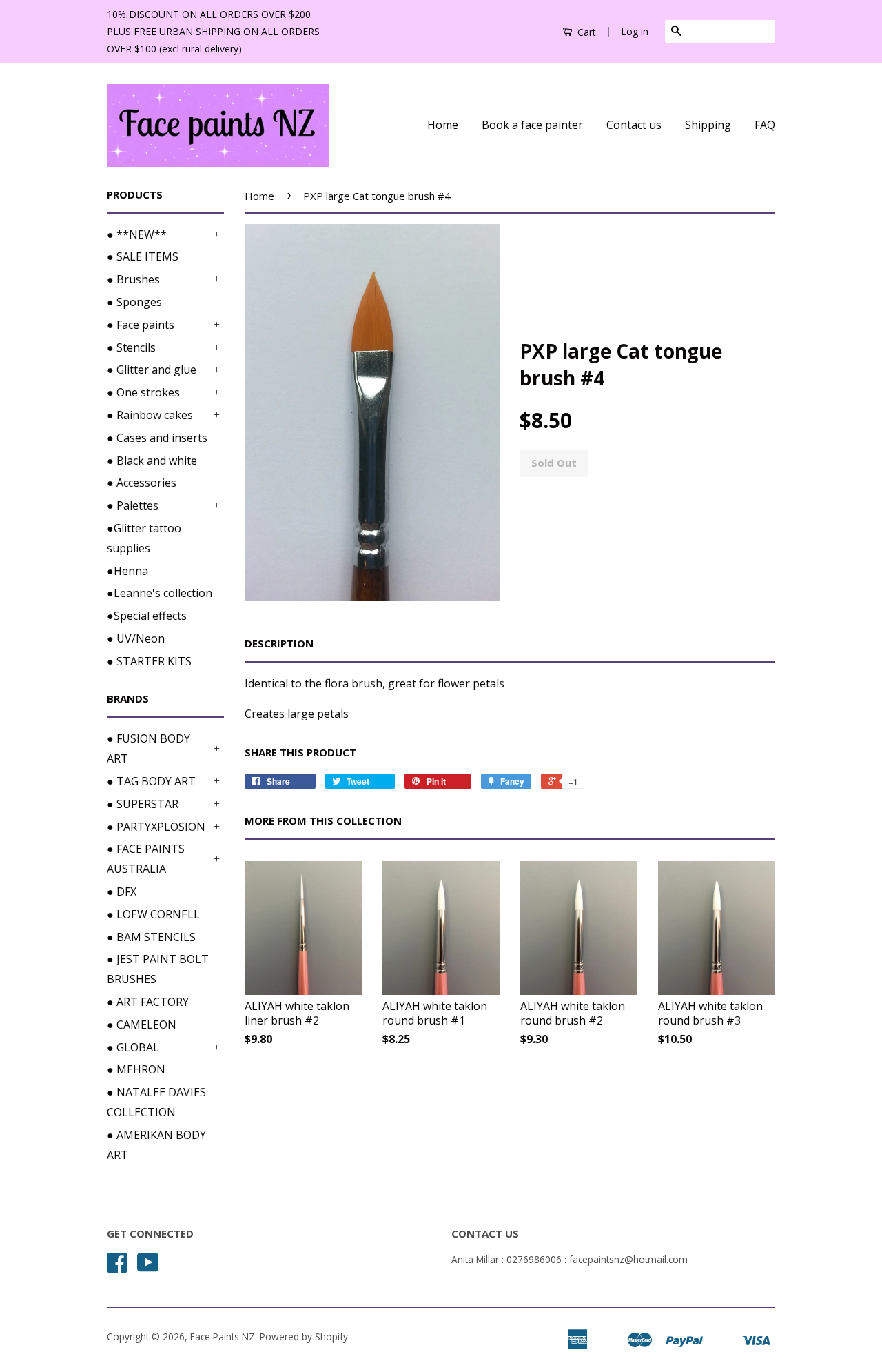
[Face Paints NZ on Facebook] (117, 1266)
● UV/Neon (136, 638)
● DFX (121, 891)
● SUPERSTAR (142, 803)
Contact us (634, 124)
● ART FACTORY (148, 1001)
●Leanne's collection (159, 593)
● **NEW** (137, 234)
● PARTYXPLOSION (156, 826)
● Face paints (140, 324)
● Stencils (131, 347)
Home (442, 124)
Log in (634, 31)
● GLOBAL (133, 1047)
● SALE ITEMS (142, 256)
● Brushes (133, 279)
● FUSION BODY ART (148, 748)
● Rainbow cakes (150, 415)
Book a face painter (532, 124)
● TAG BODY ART (151, 781)
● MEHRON (136, 1069)
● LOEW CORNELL (153, 914)
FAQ (765, 124)
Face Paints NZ (222, 1336)
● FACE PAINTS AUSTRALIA (146, 858)
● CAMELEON (141, 1024)
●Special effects (147, 615)
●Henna (127, 570)
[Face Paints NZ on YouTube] (148, 1266)
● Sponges (134, 302)
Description (279, 643)
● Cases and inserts (157, 437)
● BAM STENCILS (151, 937)
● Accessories (141, 482)
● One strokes (143, 392)
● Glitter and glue (151, 369)
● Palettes (132, 505)
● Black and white (152, 460)
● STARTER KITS (149, 661)
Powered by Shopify (304, 1336)
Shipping (708, 124)
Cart (585, 32)
